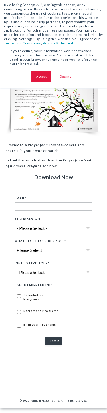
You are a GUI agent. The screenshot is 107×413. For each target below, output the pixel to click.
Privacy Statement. (58, 43)
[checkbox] (53, 310)
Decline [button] (65, 76)
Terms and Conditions (22, 43)
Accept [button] (41, 76)
